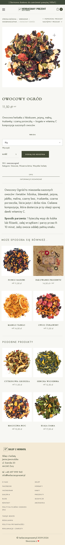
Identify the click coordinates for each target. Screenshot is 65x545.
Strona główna (9, 19)
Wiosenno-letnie (9, 22)
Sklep (37, 482)
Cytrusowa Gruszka (17, 381)
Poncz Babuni (16, 280)
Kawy (37, 490)
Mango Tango (16, 325)
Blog (4, 498)
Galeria (6, 494)
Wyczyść (6, 148)
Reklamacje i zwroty (12, 528)
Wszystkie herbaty (40, 166)
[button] (54, 35)
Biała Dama (48, 425)
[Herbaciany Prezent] (32, 9)
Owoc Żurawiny (48, 325)
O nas (5, 482)
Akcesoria (40, 503)
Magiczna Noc (17, 425)
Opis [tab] (31, 175)
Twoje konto (8, 516)
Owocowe (14, 166)
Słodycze (39, 498)
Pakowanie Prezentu (48, 280)
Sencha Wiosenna (48, 381)
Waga (32, 134)
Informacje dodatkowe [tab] (31, 179)
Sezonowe (23, 19)
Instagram (7, 490)
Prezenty (39, 494)
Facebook (7, 486)
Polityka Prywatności (13, 524)
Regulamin (7, 520)
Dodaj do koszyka (35, 154)
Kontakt (6, 503)
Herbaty (39, 486)
